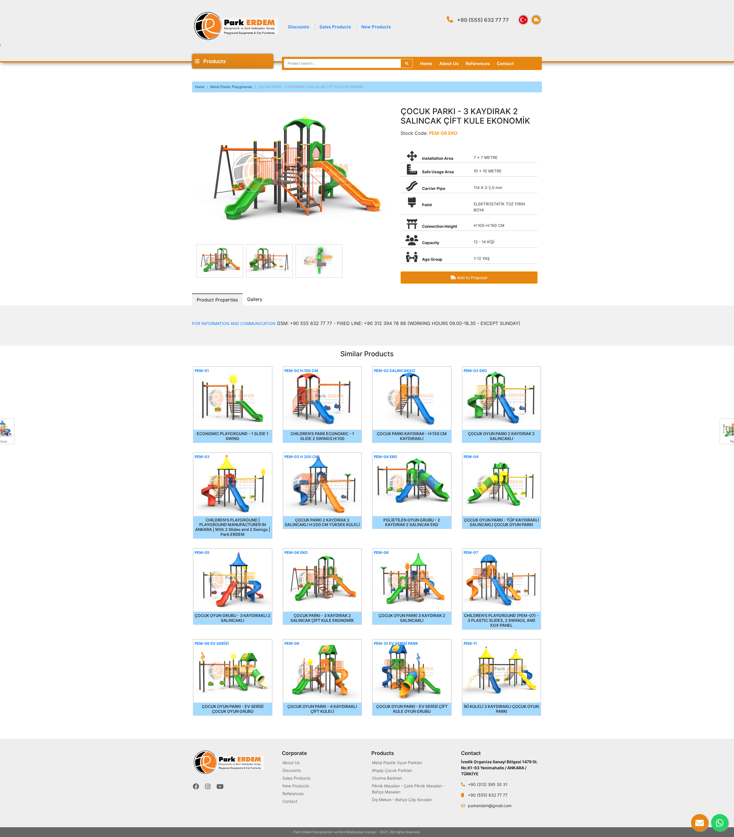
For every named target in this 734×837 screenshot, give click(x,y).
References (478, 63)
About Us (448, 63)
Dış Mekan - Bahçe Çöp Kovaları (402, 799)
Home (426, 63)
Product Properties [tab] (217, 300)
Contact (505, 63)
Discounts (298, 27)
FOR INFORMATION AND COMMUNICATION (234, 323)
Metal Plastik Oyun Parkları (397, 762)
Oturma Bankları (387, 778)
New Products (376, 27)
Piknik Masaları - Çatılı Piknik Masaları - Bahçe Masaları (408, 788)
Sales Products (335, 27)
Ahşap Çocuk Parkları (392, 770)
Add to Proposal (471, 277)
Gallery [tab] (254, 299)
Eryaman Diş (431, 832)
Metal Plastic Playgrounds (231, 87)
